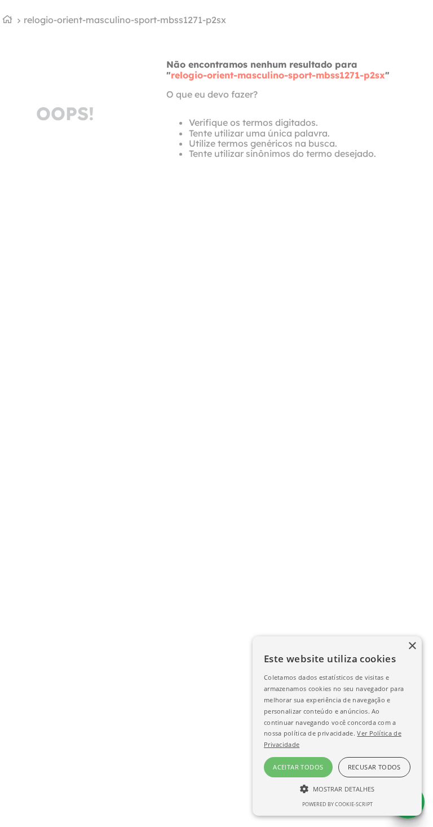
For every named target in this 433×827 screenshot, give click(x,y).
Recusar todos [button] (374, 767)
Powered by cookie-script (337, 804)
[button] (337, 788)
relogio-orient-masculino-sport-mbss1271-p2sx (125, 19)
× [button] (412, 646)
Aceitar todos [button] (298, 767)
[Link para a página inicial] (7, 21)
